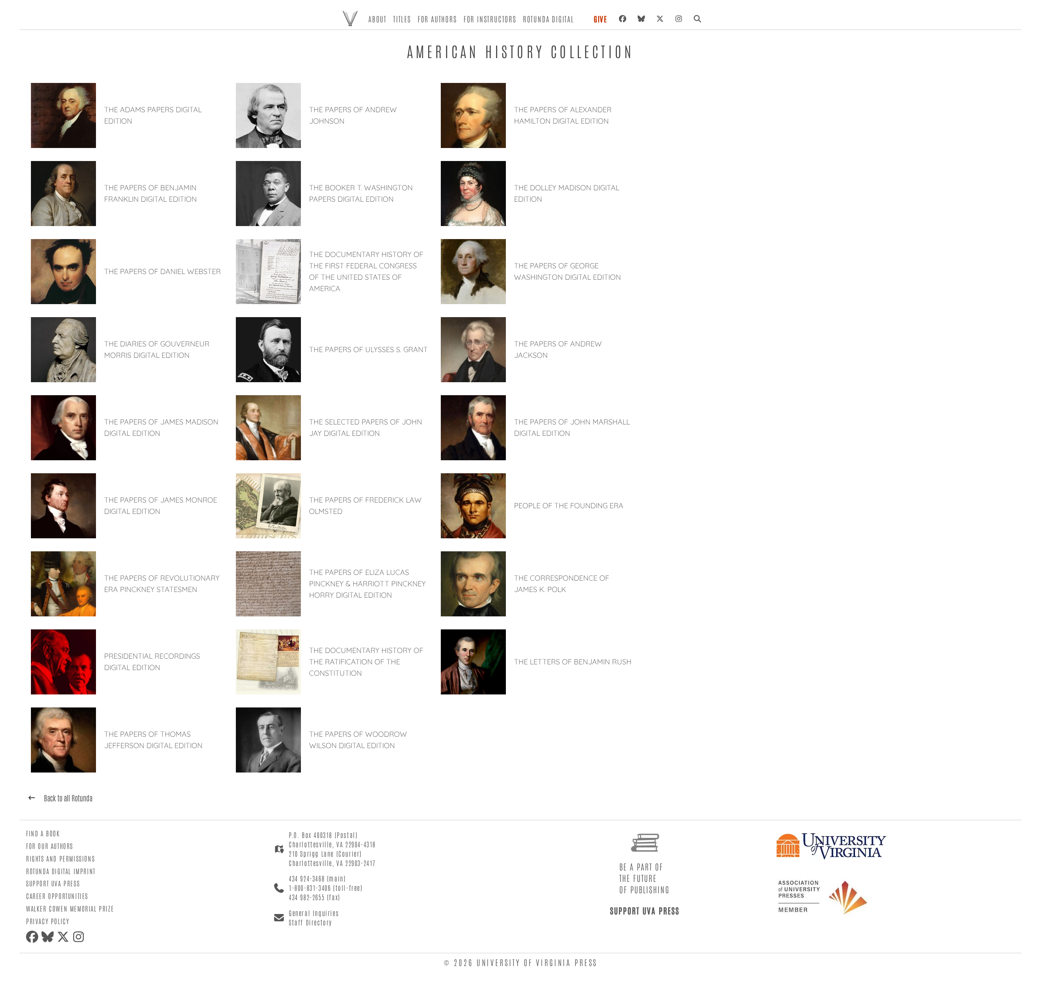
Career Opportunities (57, 896)
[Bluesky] (641, 18)
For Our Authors (49, 846)
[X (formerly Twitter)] (660, 18)
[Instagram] (678, 18)
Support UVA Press (53, 883)
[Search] (697, 18)
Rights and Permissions (60, 858)
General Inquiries (314, 913)
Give (601, 19)
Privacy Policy (47, 921)
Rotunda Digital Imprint (61, 871)
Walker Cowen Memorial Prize (70, 908)
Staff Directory (310, 922)
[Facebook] (622, 18)
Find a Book (43, 833)
